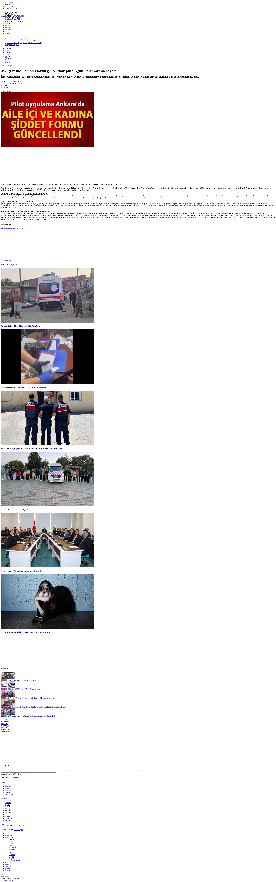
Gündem (8, 20)
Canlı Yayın (9, 6)
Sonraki (9, 260)
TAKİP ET (4, 724)
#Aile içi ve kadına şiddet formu (12, 228)
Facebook (8, 39)
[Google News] (6, 91)
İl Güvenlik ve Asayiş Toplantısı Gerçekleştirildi (22, 571)
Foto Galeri (9, 3)
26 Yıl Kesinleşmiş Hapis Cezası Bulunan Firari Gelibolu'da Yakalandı (32, 448)
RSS (17, 45)
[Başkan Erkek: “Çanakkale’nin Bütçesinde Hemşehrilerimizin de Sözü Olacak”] (8, 705)
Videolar (8, 5)
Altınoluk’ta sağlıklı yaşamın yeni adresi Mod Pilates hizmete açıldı (30, 698)
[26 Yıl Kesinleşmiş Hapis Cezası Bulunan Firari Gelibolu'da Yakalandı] (47, 444)
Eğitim (22, 43)
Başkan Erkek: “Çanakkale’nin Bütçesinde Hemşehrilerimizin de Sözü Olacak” (36, 707)
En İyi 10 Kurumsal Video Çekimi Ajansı (23, 689)
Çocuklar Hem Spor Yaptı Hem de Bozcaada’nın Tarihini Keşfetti (30, 716)
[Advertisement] (65, 166)
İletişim (12, 45)
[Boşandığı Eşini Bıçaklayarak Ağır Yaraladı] (47, 322)
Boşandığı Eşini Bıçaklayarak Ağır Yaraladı (20, 326)
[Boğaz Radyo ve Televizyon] (11, 16)
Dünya (7, 33)
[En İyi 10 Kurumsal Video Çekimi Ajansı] (8, 687)
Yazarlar (8, 866)
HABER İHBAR (7, 880)
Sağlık (27, 43)
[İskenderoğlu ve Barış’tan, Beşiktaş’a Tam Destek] (8, 678)
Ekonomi (8, 27)
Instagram (21, 39)
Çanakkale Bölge (36, 43)
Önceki (3, 260)
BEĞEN (4, 720)
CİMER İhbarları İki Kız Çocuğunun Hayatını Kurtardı (26, 632)
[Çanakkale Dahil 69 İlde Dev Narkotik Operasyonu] (47, 383)
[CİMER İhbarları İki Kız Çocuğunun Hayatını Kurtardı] (47, 628)
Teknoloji (16, 43)
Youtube (27, 39)
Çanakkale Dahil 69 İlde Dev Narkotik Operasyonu (24, 387)
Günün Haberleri (11, 8)
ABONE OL (5, 731)
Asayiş (7, 25)
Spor (6, 31)
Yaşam (7, 23)
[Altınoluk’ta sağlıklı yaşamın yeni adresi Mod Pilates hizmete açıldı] (8, 696)
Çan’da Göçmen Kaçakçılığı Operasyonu (19, 510)
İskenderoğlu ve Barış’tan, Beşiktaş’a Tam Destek (26, 680)
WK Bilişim (18, 830)
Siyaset (7, 22)
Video (7, 864)
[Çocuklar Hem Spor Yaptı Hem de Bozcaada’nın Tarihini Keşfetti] (8, 714)
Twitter (14, 39)
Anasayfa (4, 66)
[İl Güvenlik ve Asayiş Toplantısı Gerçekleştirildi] (47, 567)
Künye (7, 45)
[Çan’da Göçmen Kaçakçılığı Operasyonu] (47, 505)
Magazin (8, 29)
